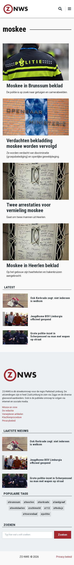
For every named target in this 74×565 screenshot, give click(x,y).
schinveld (35, 508)
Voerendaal (31, 514)
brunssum (15, 502)
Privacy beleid (64, 556)
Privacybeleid (8, 420)
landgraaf (60, 502)
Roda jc (59, 508)
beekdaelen (18, 508)
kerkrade (44, 502)
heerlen (30, 502)
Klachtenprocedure (12, 417)
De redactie (8, 410)
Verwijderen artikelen (12, 414)
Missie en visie (9, 407)
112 (48, 508)
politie (46, 514)
